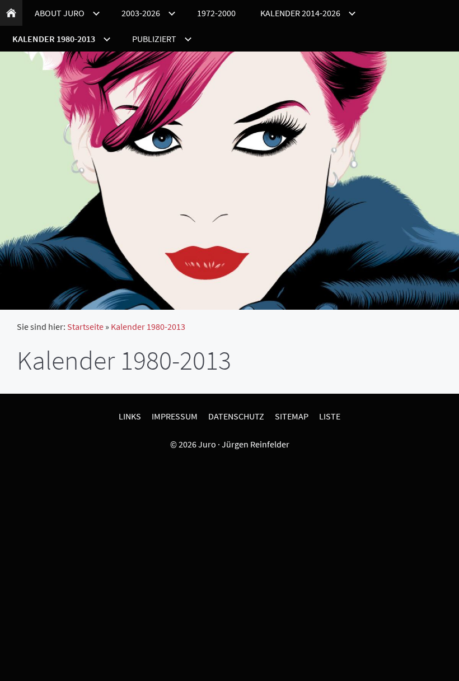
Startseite (85, 326)
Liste (329, 416)
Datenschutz (236, 416)
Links (130, 416)
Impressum (175, 416)
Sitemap (291, 416)
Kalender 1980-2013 (148, 326)
